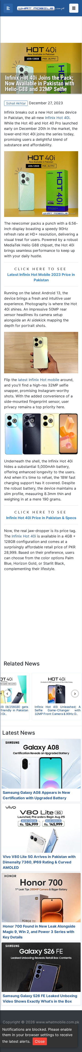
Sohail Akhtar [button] (16, 103)
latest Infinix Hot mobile (38, 379)
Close (40, 1041)
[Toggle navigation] (73, 8)
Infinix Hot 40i (57, 117)
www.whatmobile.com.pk (57, 1022)
